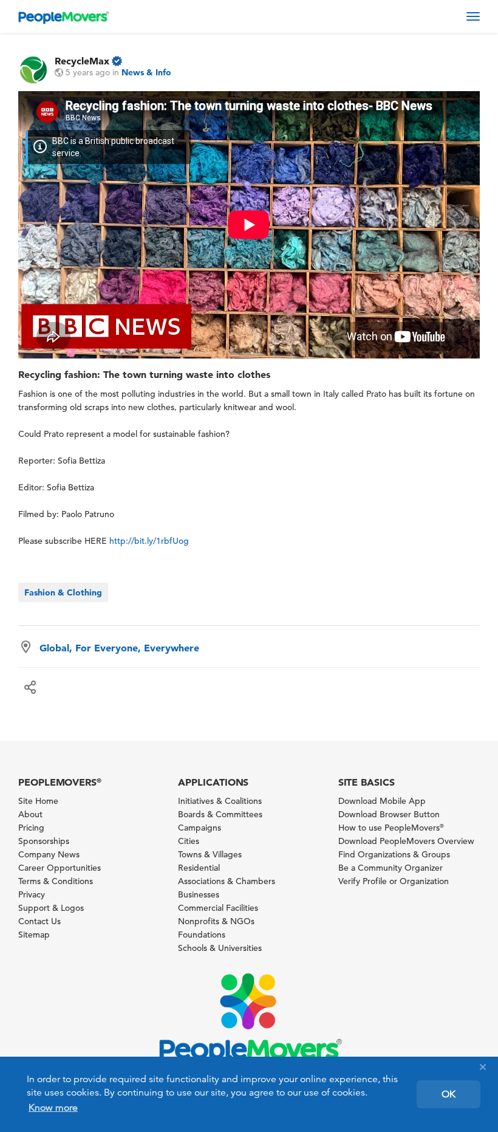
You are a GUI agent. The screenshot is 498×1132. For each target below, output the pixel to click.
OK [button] (448, 1094)
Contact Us (39, 921)
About (30, 814)
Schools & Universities (220, 947)
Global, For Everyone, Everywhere (119, 648)
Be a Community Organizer (390, 867)
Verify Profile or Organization (393, 881)
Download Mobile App (382, 800)
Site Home (38, 800)
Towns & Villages (210, 854)
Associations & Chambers (226, 881)
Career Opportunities (59, 867)
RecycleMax (82, 61)
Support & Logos (51, 907)
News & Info (146, 72)
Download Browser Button (389, 814)
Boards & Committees (220, 814)
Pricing (31, 827)
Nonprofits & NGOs (216, 921)
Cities (188, 840)
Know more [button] (53, 1108)
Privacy (31, 894)
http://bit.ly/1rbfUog (149, 540)
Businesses (198, 894)
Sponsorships (43, 840)
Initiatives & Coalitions (220, 800)
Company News (49, 854)
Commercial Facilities (218, 907)
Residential (199, 867)
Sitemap (34, 934)
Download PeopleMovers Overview (406, 840)
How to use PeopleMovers (391, 827)
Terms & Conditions (55, 881)
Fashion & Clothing (63, 592)
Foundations (201, 934)
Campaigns (199, 827)
